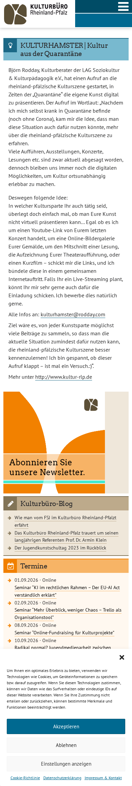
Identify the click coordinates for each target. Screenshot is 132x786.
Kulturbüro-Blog (46, 504)
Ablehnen (66, 745)
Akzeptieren (66, 726)
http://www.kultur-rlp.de (63, 376)
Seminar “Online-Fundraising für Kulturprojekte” (64, 632)
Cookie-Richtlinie (25, 777)
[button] (121, 657)
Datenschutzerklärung (62, 777)
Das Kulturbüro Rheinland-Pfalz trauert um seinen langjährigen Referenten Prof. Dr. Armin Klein (66, 536)
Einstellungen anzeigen (66, 764)
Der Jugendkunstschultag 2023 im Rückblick (60, 547)
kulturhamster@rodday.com (73, 314)
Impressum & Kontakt (103, 777)
